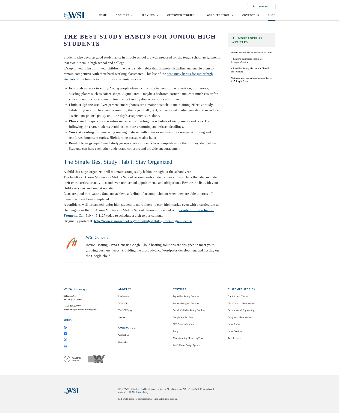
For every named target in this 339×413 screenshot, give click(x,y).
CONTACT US (250, 15)
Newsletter (123, 342)
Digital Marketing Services (186, 296)
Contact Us (123, 334)
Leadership (123, 296)
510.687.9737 (263, 6)
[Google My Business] (65, 327)
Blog (175, 331)
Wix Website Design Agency (186, 345)
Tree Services (234, 338)
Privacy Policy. (143, 392)
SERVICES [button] (148, 15)
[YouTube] (65, 333)
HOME (103, 15)
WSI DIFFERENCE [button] (218, 15)
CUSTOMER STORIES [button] (180, 15)
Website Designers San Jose (186, 303)
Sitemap (122, 317)
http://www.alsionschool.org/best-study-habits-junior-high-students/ (143, 221)
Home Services (235, 331)
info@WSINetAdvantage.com (83, 309)
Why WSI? (123, 303)
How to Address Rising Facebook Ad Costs (251, 52)
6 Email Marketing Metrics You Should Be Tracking (250, 70)
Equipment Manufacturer (240, 317)
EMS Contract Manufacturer (241, 303)
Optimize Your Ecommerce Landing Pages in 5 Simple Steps (251, 80)
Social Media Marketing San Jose (189, 310)
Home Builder (234, 324)
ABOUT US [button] (122, 15)
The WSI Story (125, 310)
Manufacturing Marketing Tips (188, 338)
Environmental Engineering (241, 310)
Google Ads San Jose (183, 317)
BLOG (271, 15)
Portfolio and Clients (238, 296)
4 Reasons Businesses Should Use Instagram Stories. (247, 60)
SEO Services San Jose (183, 324)
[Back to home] (74, 15)
